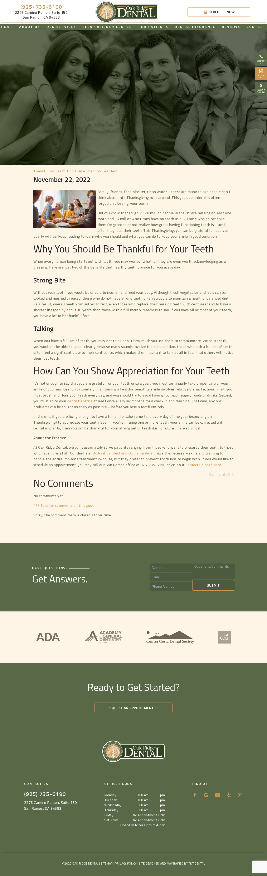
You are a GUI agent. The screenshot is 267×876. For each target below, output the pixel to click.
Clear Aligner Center (107, 26)
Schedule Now (221, 11)
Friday (108, 814)
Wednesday (112, 804)
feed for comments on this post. (63, 505)
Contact (256, 26)
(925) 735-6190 (41, 7)
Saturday (111, 819)
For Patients (153, 26)
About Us (29, 26)
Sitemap (107, 863)
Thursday (111, 809)
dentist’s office (79, 401)
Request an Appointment (131, 707)
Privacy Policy (126, 863)
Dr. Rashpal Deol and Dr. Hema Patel (123, 453)
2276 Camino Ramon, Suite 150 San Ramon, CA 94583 (41, 15)
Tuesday (110, 799)
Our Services (61, 26)
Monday (110, 794)
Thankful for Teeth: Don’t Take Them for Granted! (75, 171)
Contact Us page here (203, 465)
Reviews (231, 26)
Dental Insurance (195, 26)
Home (7, 26)
